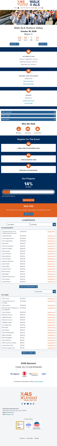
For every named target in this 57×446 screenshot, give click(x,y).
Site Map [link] (37, 438)
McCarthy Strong (7, 315)
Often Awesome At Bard (9, 343)
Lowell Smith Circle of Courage (8, 302)
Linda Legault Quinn (8, 238)
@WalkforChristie (7, 322)
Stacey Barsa (6, 266)
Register (13, 44)
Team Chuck (5, 298)
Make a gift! (27, 200)
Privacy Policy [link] (30, 438)
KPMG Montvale (7, 317)
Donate (33, 7)
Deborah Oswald (7, 248)
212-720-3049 (28, 103)
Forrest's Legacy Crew (8, 348)
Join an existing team (28, 160)
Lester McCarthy (7, 236)
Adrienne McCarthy (7, 261)
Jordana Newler (38, 381)
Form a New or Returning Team (29, 148)
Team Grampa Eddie (8, 332)
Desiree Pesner (6, 269)
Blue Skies (5, 327)
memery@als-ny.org (28, 101)
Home (15, 7)
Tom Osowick (6, 279)
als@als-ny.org (10, 414)
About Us (28, 7)
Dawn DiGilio (6, 264)
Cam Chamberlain (7, 241)
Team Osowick (6, 312)
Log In (39, 7)
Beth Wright (5, 274)
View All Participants (27, 287)
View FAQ (27, 214)
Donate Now (51, 231)
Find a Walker (7, 112)
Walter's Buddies (7, 335)
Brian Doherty (6, 271)
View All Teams (27, 353)
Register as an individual (29, 170)
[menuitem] (34, 8)
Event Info (23, 7)
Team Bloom (5, 330)
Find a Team (6, 116)
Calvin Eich (5, 243)
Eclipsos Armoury (7, 320)
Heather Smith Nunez (8, 276)
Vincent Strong (6, 340)
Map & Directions (29, 81)
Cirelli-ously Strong (7, 345)
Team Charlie (6, 305)
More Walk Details (28, 84)
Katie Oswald (6, 251)
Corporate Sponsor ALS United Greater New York (9, 232)
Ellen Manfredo (6, 256)
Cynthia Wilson (6, 282)
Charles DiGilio (6, 259)
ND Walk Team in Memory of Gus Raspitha (10, 309)
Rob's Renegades (7, 338)
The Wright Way (6, 325)
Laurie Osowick (6, 254)
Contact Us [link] (22, 438)
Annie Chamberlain (7, 246)
